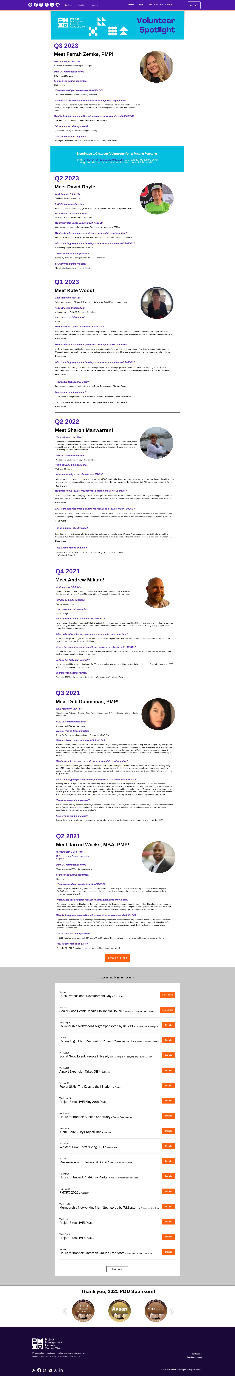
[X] (52, 5)
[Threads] (47, 5)
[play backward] (65, 1311)
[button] (85, 995)
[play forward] (171, 1311)
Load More (117, 1269)
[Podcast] (30, 5)
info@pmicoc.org (194, 1357)
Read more (60, 338)
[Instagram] (41, 5)
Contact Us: (197, 1354)
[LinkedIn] (57, 5)
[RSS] (34, 1370)
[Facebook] (36, 5)
